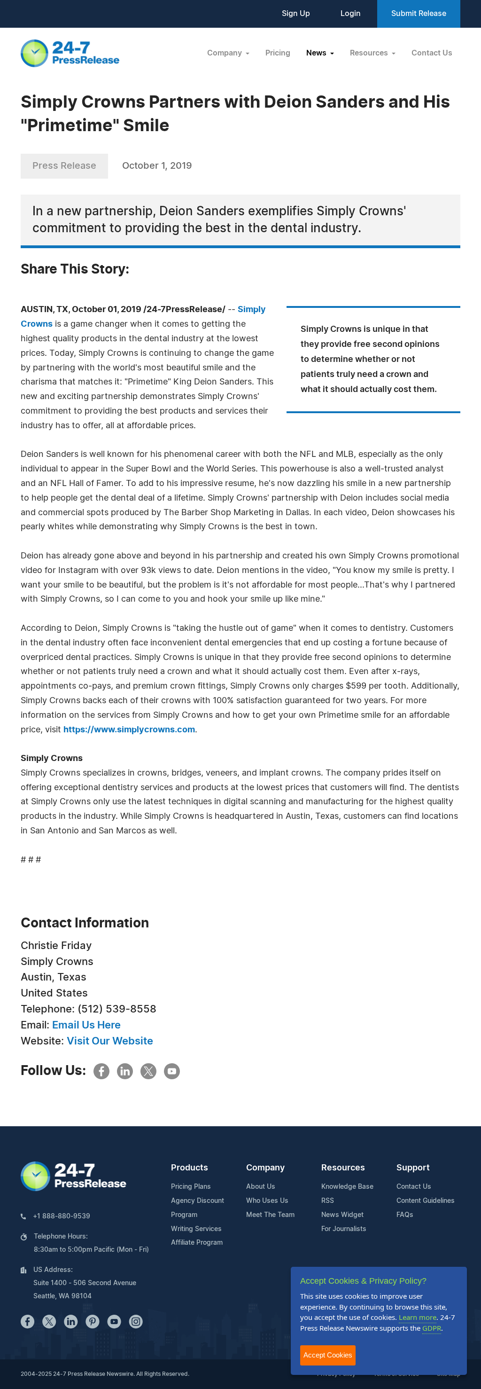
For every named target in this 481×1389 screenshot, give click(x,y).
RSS (327, 1201)
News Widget (342, 1215)
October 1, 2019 (157, 166)
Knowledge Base (347, 1187)
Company (265, 1168)
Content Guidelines (425, 1201)
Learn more (417, 1317)
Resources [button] (370, 53)
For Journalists (343, 1229)
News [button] (317, 53)
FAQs (404, 1215)
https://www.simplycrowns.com (129, 730)
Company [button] (225, 53)
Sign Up (296, 13)
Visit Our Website (110, 1041)
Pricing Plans (191, 1187)
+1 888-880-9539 (61, 1216)
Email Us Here (86, 1025)
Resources (343, 1168)
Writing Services (196, 1229)
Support (413, 1168)
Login (351, 13)
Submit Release (418, 13)
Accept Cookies (327, 1355)
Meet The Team (270, 1215)
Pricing (277, 53)
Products (189, 1168)
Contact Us (431, 53)
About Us (260, 1187)
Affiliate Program (197, 1243)
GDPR (431, 1328)
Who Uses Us (267, 1201)
